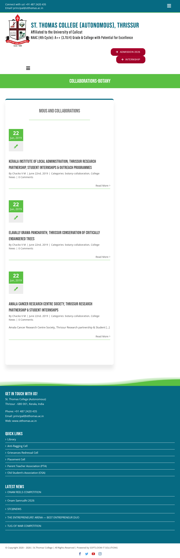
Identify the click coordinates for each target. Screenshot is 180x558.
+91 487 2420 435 (25, 411)
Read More (102, 185)
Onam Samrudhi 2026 (20, 500)
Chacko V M (19, 173)
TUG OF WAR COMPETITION (24, 526)
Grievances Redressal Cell (22, 452)
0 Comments (25, 177)
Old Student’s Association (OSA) (26, 472)
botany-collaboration (77, 173)
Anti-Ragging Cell (17, 446)
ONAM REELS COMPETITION (24, 492)
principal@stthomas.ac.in (28, 416)
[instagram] (100, 553)
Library (11, 439)
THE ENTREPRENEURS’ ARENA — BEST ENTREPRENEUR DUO (43, 517)
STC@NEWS (14, 509)
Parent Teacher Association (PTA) (27, 466)
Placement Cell (16, 459)
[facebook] (80, 553)
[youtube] (93, 553)
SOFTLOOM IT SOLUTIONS (104, 547)
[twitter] (86, 553)
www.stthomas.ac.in (24, 421)
